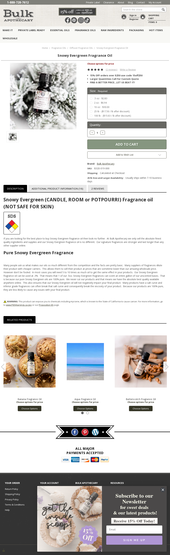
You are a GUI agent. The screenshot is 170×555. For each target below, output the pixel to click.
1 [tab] (82, 413)
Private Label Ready (31, 30)
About (121, 2)
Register (134, 19)
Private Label (93, 2)
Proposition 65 (46, 304)
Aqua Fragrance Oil (85, 399)
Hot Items (156, 30)
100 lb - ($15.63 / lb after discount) (112, 115)
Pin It (74, 20)
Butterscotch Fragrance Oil (141, 399)
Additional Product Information (57, 188)
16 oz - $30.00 (101, 107)
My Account (155, 2)
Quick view (29, 361)
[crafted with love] (3, 550)
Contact (140, 2)
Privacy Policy (12, 499)
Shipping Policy (12, 494)
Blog (130, 2)
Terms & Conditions (15, 504)
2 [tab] (87, 413)
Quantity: (95, 125)
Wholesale (10, 38)
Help (7, 509)
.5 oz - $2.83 (100, 98)
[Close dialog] (162, 489)
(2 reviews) (111, 69)
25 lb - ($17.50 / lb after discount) (112, 111)
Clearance (108, 2)
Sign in (132, 15)
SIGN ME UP (134, 540)
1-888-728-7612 (18, 2)
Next (166, 367)
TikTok (87, 20)
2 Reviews (97, 188)
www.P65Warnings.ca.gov (19, 304)
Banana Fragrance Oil (30, 399)
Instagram (81, 20)
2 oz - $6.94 (100, 102)
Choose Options (29, 408)
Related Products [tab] (19, 319)
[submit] (163, 9)
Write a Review (128, 69)
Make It (8, 30)
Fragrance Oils (85, 30)
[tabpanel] (29, 369)
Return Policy (11, 488)
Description (15, 188)
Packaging (136, 30)
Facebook (68, 20)
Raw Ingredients (112, 30)
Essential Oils (60, 30)
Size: (98, 91)
